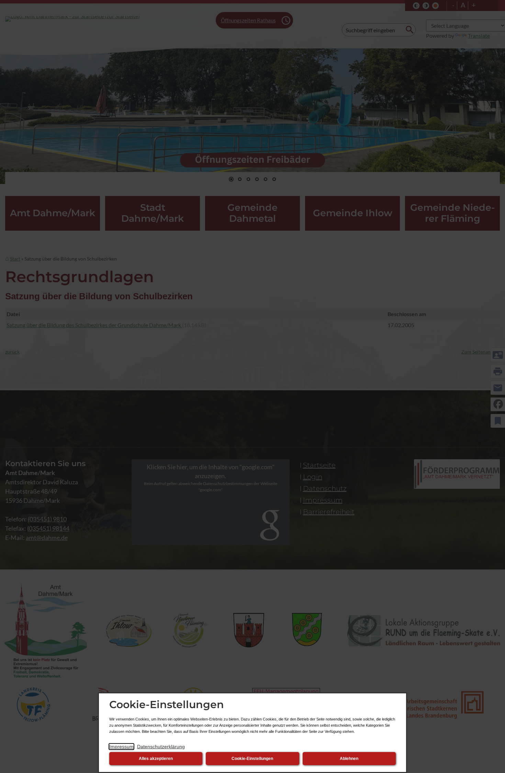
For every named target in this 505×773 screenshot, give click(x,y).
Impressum (121, 746)
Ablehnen (349, 758)
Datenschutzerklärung (161, 746)
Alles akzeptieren (156, 758)
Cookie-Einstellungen (252, 758)
